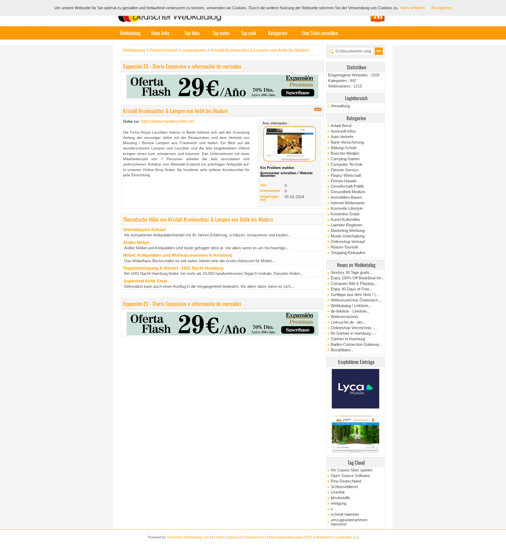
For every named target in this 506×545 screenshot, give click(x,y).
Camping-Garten (345, 159)
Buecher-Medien (345, 153)
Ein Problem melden (277, 168)
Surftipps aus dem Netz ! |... (355, 295)
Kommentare (270, 190)
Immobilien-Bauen (346, 197)
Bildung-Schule (344, 148)
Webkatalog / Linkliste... (351, 306)
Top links (192, 32)
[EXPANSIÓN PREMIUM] (222, 86)
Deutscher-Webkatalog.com (188, 537)
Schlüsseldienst (344, 487)
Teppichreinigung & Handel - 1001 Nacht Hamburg (173, 268)
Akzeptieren (441, 8)
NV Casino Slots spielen (351, 470)
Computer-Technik (346, 164)
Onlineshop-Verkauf (348, 242)
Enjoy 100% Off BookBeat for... (357, 278)
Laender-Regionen (346, 225)
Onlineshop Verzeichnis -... (354, 328)
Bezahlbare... (342, 350)
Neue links (160, 32)
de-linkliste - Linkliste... (350, 311)
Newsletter (323, 537)
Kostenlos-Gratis (345, 214)
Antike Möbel (136, 242)
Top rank (248, 32)
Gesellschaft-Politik (347, 186)
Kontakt (218, 537)
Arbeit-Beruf (341, 126)
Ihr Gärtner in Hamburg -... (353, 333)
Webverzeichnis (344, 317)
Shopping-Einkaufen (348, 253)
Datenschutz (256, 537)
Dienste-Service (344, 170)
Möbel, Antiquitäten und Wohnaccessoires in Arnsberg (177, 255)
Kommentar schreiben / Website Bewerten (286, 174)
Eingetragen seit (269, 198)
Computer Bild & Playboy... (354, 283)
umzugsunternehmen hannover (349, 522)
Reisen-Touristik (344, 247)
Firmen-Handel (343, 181)
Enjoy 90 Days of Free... (351, 289)
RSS (309, 537)
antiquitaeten (194, 50)
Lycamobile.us (345, 537)
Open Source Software (350, 476)
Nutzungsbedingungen (286, 537)
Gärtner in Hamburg (348, 339)
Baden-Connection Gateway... (356, 344)
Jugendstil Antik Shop (145, 281)
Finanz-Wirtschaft (346, 175)
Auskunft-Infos (343, 131)
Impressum (235, 537)
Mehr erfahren (413, 8)
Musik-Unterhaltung (347, 236)
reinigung (338, 503)
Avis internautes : (275, 123)
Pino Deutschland (346, 481)
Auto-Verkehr (342, 137)
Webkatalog (130, 32)
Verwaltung (340, 106)
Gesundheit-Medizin (348, 192)
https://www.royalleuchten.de (167, 121)
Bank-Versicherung (347, 142)
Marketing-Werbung (348, 230)
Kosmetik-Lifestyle (347, 208)
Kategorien (277, 32)
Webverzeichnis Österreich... (356, 300)
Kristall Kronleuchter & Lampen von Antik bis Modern (260, 50)
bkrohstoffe (340, 498)
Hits (263, 185)
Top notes (221, 32)
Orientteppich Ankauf (144, 229)
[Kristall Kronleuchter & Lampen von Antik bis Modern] (289, 144)
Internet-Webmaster (348, 203)
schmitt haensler (345, 514)
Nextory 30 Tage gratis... (352, 272)
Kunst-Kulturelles (345, 219)
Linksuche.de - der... (348, 322)
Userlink (338, 492)
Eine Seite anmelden (320, 32)
